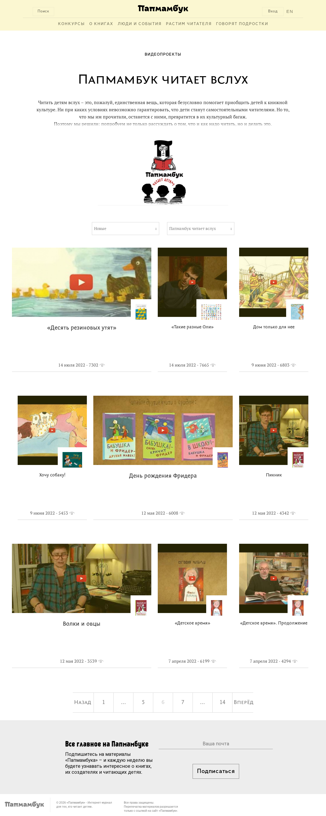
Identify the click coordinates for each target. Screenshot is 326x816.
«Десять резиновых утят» (81, 328)
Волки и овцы (81, 624)
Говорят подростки (242, 24)
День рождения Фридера (163, 476)
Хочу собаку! (52, 475)
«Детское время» (192, 623)
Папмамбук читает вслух (192, 228)
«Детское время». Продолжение (273, 623)
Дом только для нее (273, 327)
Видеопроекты (163, 55)
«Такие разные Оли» (192, 327)
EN (289, 11)
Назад (82, 702)
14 (222, 702)
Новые (100, 228)
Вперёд (243, 702)
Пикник (274, 475)
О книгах (101, 24)
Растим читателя (189, 24)
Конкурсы (71, 24)
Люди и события (140, 24)
